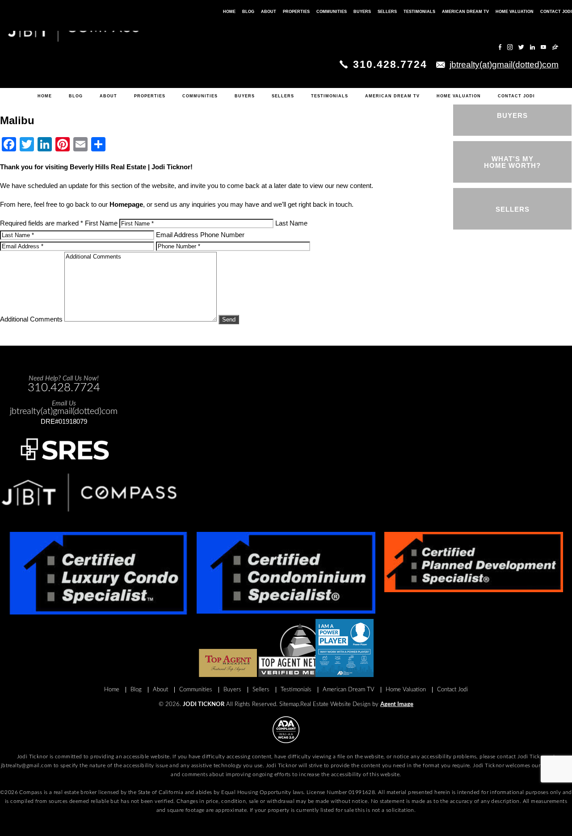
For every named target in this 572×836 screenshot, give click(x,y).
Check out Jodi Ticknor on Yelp (457, 47)
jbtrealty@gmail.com (26, 765)
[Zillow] (555, 47)
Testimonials (329, 96)
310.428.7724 (390, 64)
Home (45, 96)
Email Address (177, 234)
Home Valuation (459, 96)
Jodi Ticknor (203, 704)
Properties (149, 96)
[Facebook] (500, 47)
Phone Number (222, 234)
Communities (200, 96)
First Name (101, 223)
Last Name (291, 223)
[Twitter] (521, 47)
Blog (76, 96)
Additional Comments (31, 319)
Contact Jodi (516, 96)
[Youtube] (543, 47)
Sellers (283, 96)
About (108, 96)
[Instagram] (510, 47)
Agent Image (396, 704)
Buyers (245, 96)
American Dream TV (392, 96)
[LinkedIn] (532, 47)
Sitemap (289, 704)
